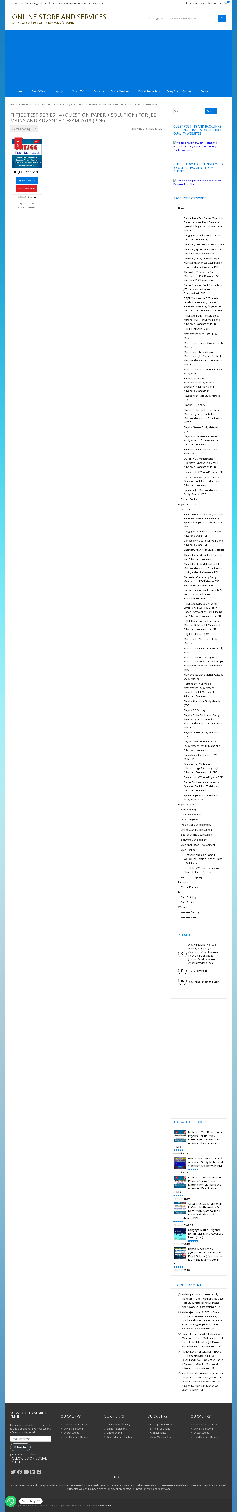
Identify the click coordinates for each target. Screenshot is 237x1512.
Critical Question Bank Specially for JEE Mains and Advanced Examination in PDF (203, 289)
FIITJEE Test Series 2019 (196, 328)
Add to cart (29, 181)
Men (180, 892)
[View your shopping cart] (225, 3)
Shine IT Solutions (74, 1428)
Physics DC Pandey (194, 404)
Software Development (194, 839)
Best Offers (38, 91)
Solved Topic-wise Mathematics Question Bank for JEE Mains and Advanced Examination (202, 481)
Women (182, 907)
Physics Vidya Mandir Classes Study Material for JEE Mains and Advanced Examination (202, 440)
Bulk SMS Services (191, 814)
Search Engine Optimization (196, 834)
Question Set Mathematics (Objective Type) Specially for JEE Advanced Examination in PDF (202, 463)
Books (98, 91)
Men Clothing (188, 897)
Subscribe (20, 1447)
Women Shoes (189, 917)
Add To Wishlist (28, 207)
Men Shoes (187, 902)
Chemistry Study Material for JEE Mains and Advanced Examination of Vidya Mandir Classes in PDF (203, 262)
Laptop (58, 91)
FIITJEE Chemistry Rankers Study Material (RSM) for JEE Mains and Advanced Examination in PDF (202, 319)
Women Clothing (190, 912)
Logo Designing (189, 819)
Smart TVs (78, 91)
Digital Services (120, 91)
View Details (28, 188)
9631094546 (58, 3)
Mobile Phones (189, 887)
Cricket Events (71, 1432)
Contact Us (207, 91)
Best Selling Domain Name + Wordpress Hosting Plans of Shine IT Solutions (203, 859)
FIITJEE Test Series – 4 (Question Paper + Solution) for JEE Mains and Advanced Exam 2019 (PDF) (27, 172)
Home (18, 91)
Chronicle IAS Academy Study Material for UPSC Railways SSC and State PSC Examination (201, 276)
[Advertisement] (118, 58)
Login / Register (197, 3)
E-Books (185, 213)
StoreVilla (105, 1505)
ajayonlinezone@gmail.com (32, 3)
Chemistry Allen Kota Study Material (204, 244)
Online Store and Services (59, 17)
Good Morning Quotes (76, 1437)
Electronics (184, 882)
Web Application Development (198, 844)
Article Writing (188, 809)
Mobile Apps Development (196, 824)
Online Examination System (196, 829)
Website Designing (191, 877)
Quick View (28, 204)
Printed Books (189, 499)
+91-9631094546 (198, 970)
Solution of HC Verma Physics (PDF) (203, 472)
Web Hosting (188, 849)
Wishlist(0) (216, 3)
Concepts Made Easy (75, 1424)
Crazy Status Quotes (179, 91)
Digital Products (147, 91)
